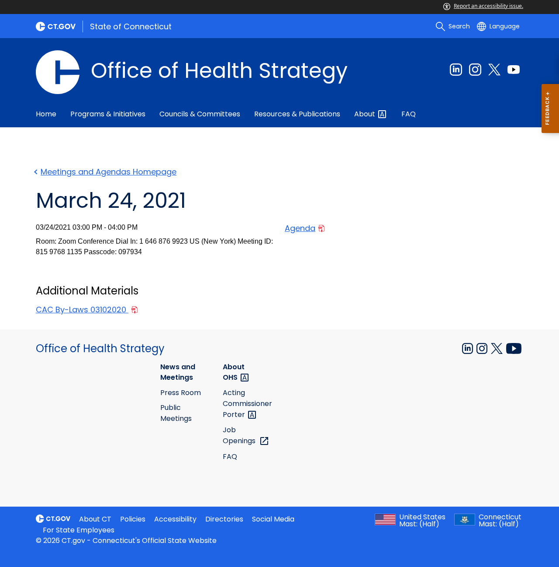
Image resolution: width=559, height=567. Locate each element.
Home (46, 114)
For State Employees (78, 530)
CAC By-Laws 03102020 (82, 309)
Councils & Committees (199, 114)
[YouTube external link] (513, 348)
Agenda (300, 228)
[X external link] (497, 348)
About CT (95, 519)
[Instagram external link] (475, 69)
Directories (224, 519)
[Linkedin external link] (456, 69)
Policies (132, 519)
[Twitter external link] (494, 69)
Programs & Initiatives (107, 114)
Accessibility (175, 519)
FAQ (408, 114)
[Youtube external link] (513, 69)
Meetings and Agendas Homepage (108, 171)
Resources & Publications (297, 114)
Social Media (273, 519)
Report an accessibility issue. (488, 6)
